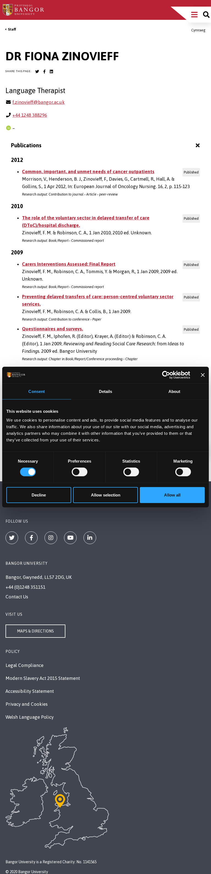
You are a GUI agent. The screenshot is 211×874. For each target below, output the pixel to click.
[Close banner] (203, 375)
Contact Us (16, 596)
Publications (26, 145)
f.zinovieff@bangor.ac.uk (38, 102)
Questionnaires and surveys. (52, 329)
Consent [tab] (36, 391)
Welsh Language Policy (29, 717)
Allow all (172, 494)
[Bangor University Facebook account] (44, 71)
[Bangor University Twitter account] (37, 71)
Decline (39, 494)
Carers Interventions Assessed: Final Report (68, 264)
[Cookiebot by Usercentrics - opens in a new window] (166, 375)
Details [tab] (105, 391)
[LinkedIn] (90, 537)
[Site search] (206, 15)
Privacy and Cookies (26, 704)
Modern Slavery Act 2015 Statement (42, 678)
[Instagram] (51, 537)
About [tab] (174, 391)
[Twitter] (11, 537)
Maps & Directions (35, 631)
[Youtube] (70, 537)
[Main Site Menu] (194, 15)
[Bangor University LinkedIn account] (51, 71)
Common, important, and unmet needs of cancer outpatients (88, 171)
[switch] (79, 472)
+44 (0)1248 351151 (25, 587)
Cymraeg (198, 30)
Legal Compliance (24, 665)
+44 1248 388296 (29, 115)
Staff (12, 29)
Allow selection (105, 494)
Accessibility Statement (29, 691)
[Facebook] (31, 537)
